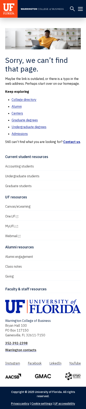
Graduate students (18, 186)
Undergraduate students (22, 176)
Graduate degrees (25, 120)
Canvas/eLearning (17, 206)
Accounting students (19, 166)
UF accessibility (64, 403)
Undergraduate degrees (29, 127)
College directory (24, 100)
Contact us (71, 142)
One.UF (27, 216)
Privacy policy (20, 403)
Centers (17, 113)
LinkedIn (55, 363)
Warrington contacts (20, 350)
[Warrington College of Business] (44, 9)
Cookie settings (41, 403)
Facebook (35, 363)
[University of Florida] (9, 9)
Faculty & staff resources (26, 289)
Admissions (20, 134)
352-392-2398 (16, 343)
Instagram (12, 363)
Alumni (17, 106)
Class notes (13, 266)
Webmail (28, 236)
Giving (9, 276)
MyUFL (27, 226)
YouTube (75, 363)
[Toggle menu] (80, 8)
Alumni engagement (19, 257)
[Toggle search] (72, 8)
